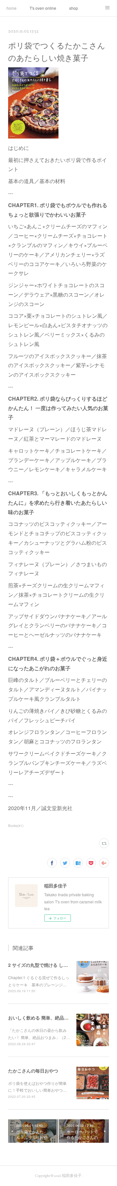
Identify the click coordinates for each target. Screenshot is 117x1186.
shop (73, 8)
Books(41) (15, 825)
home (11, 8)
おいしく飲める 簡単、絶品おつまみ (45, 1017)
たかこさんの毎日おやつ (33, 1070)
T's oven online (43, 8)
